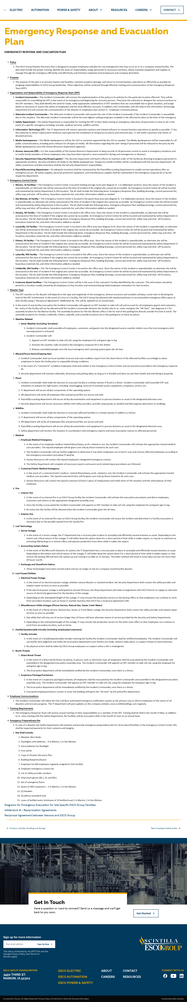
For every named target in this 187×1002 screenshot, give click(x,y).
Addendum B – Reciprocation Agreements (31, 810)
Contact (130, 971)
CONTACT (170, 9)
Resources (119, 10)
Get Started (143, 913)
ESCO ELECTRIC (69, 971)
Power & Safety (68, 10)
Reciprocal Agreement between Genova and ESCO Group (40, 815)
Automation (40, 10)
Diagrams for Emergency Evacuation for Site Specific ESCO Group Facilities (50, 805)
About (93, 10)
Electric (16, 10)
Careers (141, 10)
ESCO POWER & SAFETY (75, 983)
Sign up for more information (22, 937)
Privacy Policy (18, 954)
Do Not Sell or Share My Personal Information (70, 999)
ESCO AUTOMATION (72, 977)
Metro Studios (178, 999)
